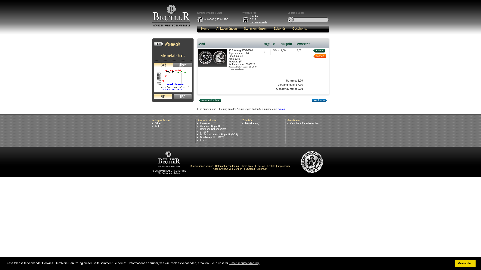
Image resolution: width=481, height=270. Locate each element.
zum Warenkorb (258, 22)
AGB (251, 166)
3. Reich (204, 131)
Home (205, 28)
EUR (163, 96)
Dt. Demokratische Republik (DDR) (219, 134)
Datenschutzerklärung (227, 166)
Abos (216, 168)
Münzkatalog (252, 123)
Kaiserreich (206, 123)
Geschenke (300, 28)
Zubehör (279, 28)
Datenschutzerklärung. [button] (244, 263)
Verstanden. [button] (465, 263)
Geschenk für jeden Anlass (305, 123)
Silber (182, 65)
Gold (163, 65)
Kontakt (271, 166)
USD (182, 96)
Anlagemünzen (226, 28)
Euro (202, 140)
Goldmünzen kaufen (202, 166)
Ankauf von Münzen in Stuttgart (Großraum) (244, 168)
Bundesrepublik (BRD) (212, 137)
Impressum (284, 166)
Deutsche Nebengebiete (213, 129)
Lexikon (280, 109)
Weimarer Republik (210, 126)
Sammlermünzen (255, 28)
